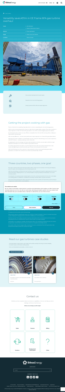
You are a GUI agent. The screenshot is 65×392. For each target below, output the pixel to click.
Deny (14, 207)
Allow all (51, 207)
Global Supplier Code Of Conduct (41, 386)
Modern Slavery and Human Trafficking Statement (16, 386)
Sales (17, 328)
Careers (32, 328)
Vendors (17, 350)
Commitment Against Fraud (54, 386)
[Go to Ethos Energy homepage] (32, 362)
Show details (55, 203)
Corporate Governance (44, 384)
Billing (47, 328)
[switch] (25, 199)
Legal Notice (52, 384)
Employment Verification (32, 349)
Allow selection (32, 207)
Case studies (8, 13)
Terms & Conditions (20, 384)
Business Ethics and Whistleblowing (32, 384)
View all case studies (16, 251)
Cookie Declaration (30, 386)
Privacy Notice (13, 384)
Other (47, 350)
